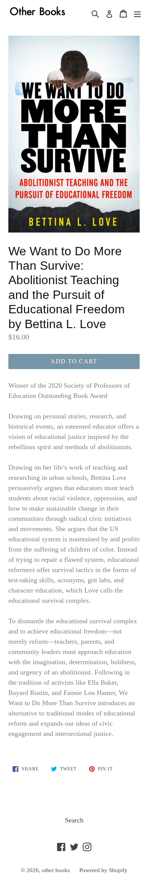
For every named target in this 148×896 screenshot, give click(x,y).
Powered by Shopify (103, 870)
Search (74, 820)
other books (56, 870)
